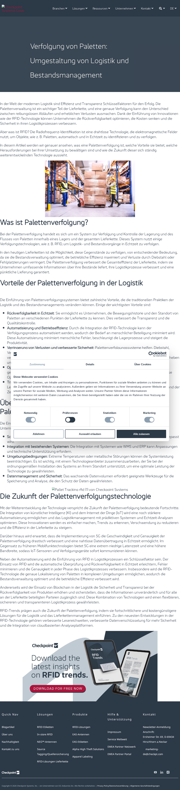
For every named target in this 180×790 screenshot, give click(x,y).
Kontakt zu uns (10, 749)
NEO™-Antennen (47, 741)
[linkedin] (161, 772)
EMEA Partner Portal (119, 754)
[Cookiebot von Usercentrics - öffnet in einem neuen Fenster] (151, 354)
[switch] (70, 420)
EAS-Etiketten (80, 741)
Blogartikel (8, 727)
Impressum (114, 732)
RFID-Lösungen (81, 727)
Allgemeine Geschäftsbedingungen (145, 786)
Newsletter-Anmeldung (157, 727)
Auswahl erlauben (90, 433)
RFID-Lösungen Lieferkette (52, 761)
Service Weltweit (117, 739)
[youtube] (155, 772)
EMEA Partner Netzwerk (122, 746)
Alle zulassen (141, 433)
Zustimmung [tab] (37, 364)
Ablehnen (38, 433)
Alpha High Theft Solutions (88, 749)
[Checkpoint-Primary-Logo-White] (17, 6)
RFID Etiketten (45, 727)
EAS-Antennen (80, 734)
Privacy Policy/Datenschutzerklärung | (113, 786)
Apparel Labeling (82, 756)
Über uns (7, 734)
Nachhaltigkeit (10, 741)
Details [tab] (90, 364)
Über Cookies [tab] (142, 364)
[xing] (168, 772)
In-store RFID (45, 734)
